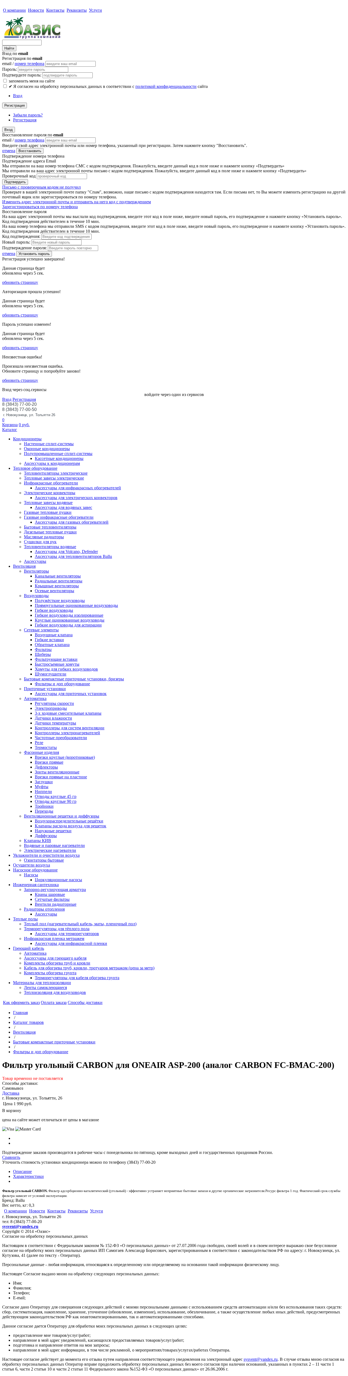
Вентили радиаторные (55, 904)
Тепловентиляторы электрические (56, 473)
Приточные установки (45, 688)
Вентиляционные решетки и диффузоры (61, 816)
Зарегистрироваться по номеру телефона (40, 206)
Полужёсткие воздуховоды (60, 600)
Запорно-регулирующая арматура (55, 889)
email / (23, 63)
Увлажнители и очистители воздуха (46, 855)
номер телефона (29, 63)
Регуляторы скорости (54, 703)
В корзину (11, 1110)
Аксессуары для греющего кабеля (55, 958)
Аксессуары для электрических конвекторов (76, 497)
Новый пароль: (16, 242)
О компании (14, 10)
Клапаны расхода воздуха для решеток (70, 826)
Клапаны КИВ (37, 840)
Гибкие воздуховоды (54, 610)
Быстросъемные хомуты (57, 664)
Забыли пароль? (28, 115)
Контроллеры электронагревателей (67, 732)
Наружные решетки (53, 830)
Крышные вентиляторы (57, 585)
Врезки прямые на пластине (61, 777)
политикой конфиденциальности (166, 86)
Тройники (44, 806)
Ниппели (43, 791)
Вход (17, 95)
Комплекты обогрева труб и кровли (57, 963)
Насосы (31, 875)
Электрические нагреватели (50, 850)
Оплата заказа (54, 1002)
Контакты (55, 10)
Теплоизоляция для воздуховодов (55, 992)
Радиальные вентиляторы (58, 581)
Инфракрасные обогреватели (51, 483)
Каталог (9, 429)
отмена (8, 150)
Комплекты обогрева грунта (50, 972)
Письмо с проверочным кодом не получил (41, 187)
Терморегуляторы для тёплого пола (56, 928)
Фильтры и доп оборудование (62, 683)
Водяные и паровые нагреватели (54, 845)
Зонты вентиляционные (57, 772)
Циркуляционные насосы (58, 879)
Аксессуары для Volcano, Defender (66, 551)
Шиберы (43, 654)
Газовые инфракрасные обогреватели (59, 517)
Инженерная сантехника (36, 884)
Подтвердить (15, 182)
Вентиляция (24, 566)
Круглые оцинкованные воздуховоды (69, 620)
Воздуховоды (36, 595)
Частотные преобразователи (61, 737)
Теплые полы (25, 919)
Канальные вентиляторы (58, 576)
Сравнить (11, 1157)
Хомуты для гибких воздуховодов (66, 669)
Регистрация (14, 105)
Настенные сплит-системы (49, 443)
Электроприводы (51, 708)
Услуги (95, 10)
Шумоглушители (50, 674)
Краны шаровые (50, 894)
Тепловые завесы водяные (48, 502)
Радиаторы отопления (44, 909)
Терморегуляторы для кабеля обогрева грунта (77, 977)
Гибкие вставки (49, 639)
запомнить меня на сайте (31, 81)
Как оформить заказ (21, 1002)
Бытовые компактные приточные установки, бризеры (74, 679)
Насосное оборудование (35, 870)
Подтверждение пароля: (24, 247)
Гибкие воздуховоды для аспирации (68, 625)
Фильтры (43, 649)
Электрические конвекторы (49, 492)
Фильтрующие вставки (56, 659)
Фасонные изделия (41, 752)
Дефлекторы (46, 767)
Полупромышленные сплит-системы (58, 453)
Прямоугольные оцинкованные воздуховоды (76, 605)
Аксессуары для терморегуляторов (67, 933)
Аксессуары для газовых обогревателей (71, 522)
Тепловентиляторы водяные (50, 546)
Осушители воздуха (31, 865)
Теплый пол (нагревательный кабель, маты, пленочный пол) (80, 924)
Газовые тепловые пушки (48, 512)
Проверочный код (19, 176)
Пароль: (9, 69)
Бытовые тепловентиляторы (50, 527)
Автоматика (35, 698)
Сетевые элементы (41, 630)
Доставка (10, 1093)
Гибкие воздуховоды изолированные (69, 615)
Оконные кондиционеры (47, 448)
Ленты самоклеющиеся (45, 987)
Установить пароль (34, 254)
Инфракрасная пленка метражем (54, 938)
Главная (20, 1012)
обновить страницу (20, 282)
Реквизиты (77, 10)
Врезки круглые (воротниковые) (65, 757)
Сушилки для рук (40, 541)
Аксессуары (35, 561)
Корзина (10, 424)
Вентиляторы (36, 571)
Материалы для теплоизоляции (42, 982)
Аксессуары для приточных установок (71, 693)
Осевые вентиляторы (54, 590)
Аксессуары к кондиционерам (52, 463)
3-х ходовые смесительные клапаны (68, 713)
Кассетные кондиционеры (59, 458)
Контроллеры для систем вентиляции (69, 728)
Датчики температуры (55, 723)
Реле (39, 742)
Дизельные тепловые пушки (50, 532)
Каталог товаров (28, 1022)
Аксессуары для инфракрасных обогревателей (78, 488)
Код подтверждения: (21, 236)
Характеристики (28, 1176)
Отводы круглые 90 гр (55, 801)
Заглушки (44, 781)
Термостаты (46, 747)
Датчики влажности (53, 718)
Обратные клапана (52, 644)
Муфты (41, 786)
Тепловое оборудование (35, 468)
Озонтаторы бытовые (44, 860)
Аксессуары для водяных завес (63, 507)
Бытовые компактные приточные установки (54, 1042)
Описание (22, 1171)
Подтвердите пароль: (21, 75)
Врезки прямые (49, 762)
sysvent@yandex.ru (20, 1226)
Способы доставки (85, 1002)
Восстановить (29, 151)
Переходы (44, 811)
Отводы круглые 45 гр (55, 796)
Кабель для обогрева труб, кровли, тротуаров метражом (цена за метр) (89, 968)
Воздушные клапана (54, 634)
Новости (36, 10)
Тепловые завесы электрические (54, 478)
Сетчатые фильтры (52, 899)
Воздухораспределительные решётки (69, 821)
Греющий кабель (28, 948)
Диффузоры (46, 835)
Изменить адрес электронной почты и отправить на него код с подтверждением (76, 201)
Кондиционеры (27, 439)
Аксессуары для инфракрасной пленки (71, 943)
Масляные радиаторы (44, 537)
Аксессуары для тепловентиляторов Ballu (73, 556)
